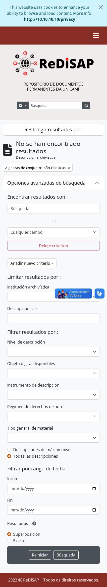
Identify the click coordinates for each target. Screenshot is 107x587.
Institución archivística (28, 287)
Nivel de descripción (26, 342)
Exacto (19, 540)
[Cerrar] (101, 7)
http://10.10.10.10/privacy (49, 19)
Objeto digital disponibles (31, 363)
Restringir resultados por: (53, 129)
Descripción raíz (22, 308)
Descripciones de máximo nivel (42, 449)
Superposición (26, 534)
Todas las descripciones (35, 456)
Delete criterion (53, 245)
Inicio (12, 478)
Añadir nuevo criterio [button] (30, 263)
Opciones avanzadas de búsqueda (46, 182)
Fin (10, 500)
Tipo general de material (30, 428)
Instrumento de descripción (33, 385)
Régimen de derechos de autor (36, 406)
